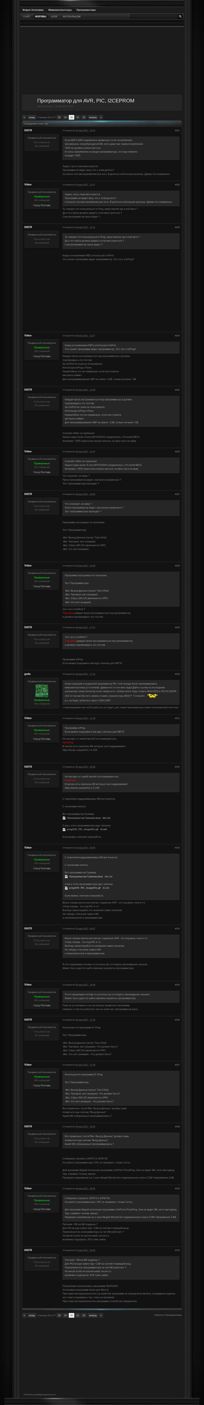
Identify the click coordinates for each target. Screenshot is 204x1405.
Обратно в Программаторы (168, 1315)
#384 (177, 335)
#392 (177, 767)
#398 (177, 1126)
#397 (177, 1065)
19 (65, 117)
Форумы (40, 16)
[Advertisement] (102, 61)
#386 (177, 451)
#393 (177, 848)
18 (59, 117)
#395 (177, 985)
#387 (177, 494)
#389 (177, 627)
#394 (177, 928)
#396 (177, 1020)
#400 (177, 1250)
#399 (177, 1188)
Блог (54, 16)
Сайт (26, 16)
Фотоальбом (71, 16)
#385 (177, 390)
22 (84, 117)
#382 (177, 184)
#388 (177, 565)
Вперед (92, 117)
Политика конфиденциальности (40, 1394)
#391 (177, 718)
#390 (177, 674)
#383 (177, 227)
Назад (32, 117)
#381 (177, 130)
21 (77, 117)
